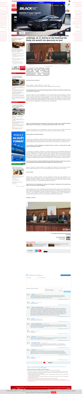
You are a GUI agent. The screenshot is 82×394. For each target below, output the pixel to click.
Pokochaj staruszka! (15, 179)
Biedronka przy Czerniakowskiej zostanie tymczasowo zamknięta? (18, 95)
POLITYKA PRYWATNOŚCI (43, 387)
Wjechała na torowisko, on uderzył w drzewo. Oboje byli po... (18, 59)
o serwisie (30, 387)
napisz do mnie (62, 239)
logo (33, 387)
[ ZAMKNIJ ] (41, 2)
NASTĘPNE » (50, 362)
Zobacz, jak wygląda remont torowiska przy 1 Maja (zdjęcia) (17, 62)
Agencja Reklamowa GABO (66, 389)
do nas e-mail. (43, 367)
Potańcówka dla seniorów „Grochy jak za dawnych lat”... (18, 56)
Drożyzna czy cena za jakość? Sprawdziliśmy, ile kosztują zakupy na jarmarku (18, 87)
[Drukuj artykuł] (62, 43)
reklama (55, 387)
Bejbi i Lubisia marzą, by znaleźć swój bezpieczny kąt (18, 168)
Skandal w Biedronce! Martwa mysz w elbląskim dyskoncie (17, 77)
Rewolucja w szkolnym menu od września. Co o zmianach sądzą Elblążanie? (18, 116)
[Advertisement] (60, 76)
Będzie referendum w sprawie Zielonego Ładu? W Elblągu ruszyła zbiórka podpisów (18, 122)
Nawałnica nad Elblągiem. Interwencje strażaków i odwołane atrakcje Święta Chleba (18, 92)
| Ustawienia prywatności (68, 388)
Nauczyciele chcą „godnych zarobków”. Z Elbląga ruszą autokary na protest (18, 119)
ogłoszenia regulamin (62, 387)
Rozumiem (53, 392)
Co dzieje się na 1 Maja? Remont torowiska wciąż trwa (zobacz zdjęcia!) (18, 106)
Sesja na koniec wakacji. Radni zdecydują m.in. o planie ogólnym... (17, 39)
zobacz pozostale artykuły (20, 186)
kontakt (26, 387)
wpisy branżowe (51, 387)
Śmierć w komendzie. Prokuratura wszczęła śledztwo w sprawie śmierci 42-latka (18, 98)
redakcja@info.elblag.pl (20, 387)
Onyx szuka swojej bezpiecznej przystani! (17, 182)
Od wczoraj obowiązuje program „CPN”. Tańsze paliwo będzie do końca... (18, 125)
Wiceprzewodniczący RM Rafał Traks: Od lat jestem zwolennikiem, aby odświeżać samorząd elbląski (40, 245)
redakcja (36, 387)
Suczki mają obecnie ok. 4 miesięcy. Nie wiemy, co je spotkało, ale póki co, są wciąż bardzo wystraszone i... (18, 177)
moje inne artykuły (61, 238)
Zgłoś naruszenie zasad (64, 299)
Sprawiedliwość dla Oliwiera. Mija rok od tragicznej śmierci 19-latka (18, 90)
